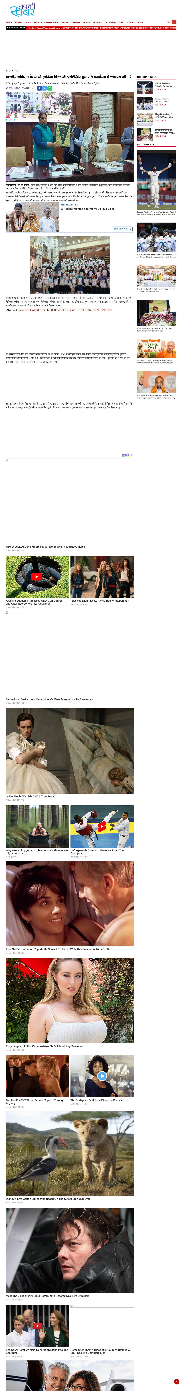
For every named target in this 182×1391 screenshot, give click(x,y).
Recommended (146, 144)
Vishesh (18, 22)
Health (65, 22)
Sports (139, 22)
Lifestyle (75, 22)
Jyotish (86, 22)
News (121, 22)
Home (9, 22)
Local (36, 22)
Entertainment (51, 22)
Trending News (147, 77)
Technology (110, 22)
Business (97, 22)
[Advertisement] (86, 49)
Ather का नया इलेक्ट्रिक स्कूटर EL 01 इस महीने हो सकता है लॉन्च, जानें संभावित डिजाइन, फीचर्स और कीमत (65, 310)
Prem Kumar (14, 88)
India (28, 22)
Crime (130, 22)
